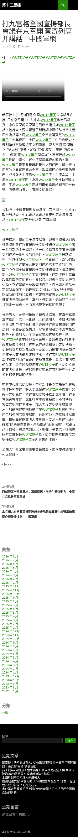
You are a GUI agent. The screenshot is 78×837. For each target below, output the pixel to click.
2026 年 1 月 (10, 582)
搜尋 (5, 736)
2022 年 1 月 (10, 691)
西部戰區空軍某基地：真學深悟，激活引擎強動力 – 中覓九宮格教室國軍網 (38, 491)
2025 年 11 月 (11, 590)
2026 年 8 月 (10, 556)
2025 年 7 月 (10, 605)
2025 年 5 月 (10, 612)
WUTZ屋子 (20, 57)
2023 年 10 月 (11, 680)
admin (26, 46)
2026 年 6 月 (10, 564)
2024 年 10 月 (11, 638)
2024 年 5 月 (10, 657)
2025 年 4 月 (10, 616)
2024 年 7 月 (10, 650)
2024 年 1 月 (10, 672)
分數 (5, 712)
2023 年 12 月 (11, 676)
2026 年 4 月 (10, 571)
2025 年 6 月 (10, 608)
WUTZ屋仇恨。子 (35, 259)
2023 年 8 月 (10, 687)
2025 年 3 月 (10, 620)
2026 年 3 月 (10, 575)
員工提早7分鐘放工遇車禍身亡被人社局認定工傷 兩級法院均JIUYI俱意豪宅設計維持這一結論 (38, 771)
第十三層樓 (11, 5)
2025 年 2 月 (10, 623)
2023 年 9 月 (10, 683)
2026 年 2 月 (10, 579)
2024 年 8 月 (10, 646)
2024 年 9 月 (10, 642)
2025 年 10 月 (11, 594)
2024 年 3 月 (10, 665)
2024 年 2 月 (10, 668)
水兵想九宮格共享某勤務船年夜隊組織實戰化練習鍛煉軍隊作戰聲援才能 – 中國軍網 (38, 511)
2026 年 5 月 (10, 567)
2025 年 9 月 (10, 597)
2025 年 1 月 (10, 627)
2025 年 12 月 (11, 586)
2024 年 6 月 (10, 653)
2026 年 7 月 (10, 560)
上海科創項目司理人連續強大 (21, 777)
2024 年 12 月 (11, 631)
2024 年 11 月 (11, 635)
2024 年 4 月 (10, 661)
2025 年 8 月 (10, 601)
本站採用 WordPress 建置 (16, 831)
